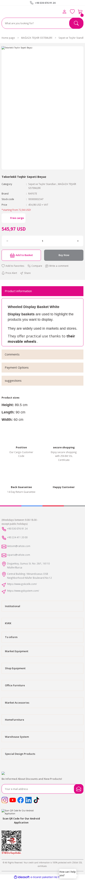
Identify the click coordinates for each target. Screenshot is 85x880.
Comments (12, 354)
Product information (18, 291)
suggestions (13, 380)
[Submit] (78, 789)
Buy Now (64, 255)
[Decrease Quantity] (7, 241)
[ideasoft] (22, 877)
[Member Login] (64, 11)
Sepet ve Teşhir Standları (42, 184)
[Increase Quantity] (77, 241)
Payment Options (17, 367)
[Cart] (80, 12)
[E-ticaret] (42, 877)
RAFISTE (32, 193)
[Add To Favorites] (13, 266)
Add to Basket (24, 255)
